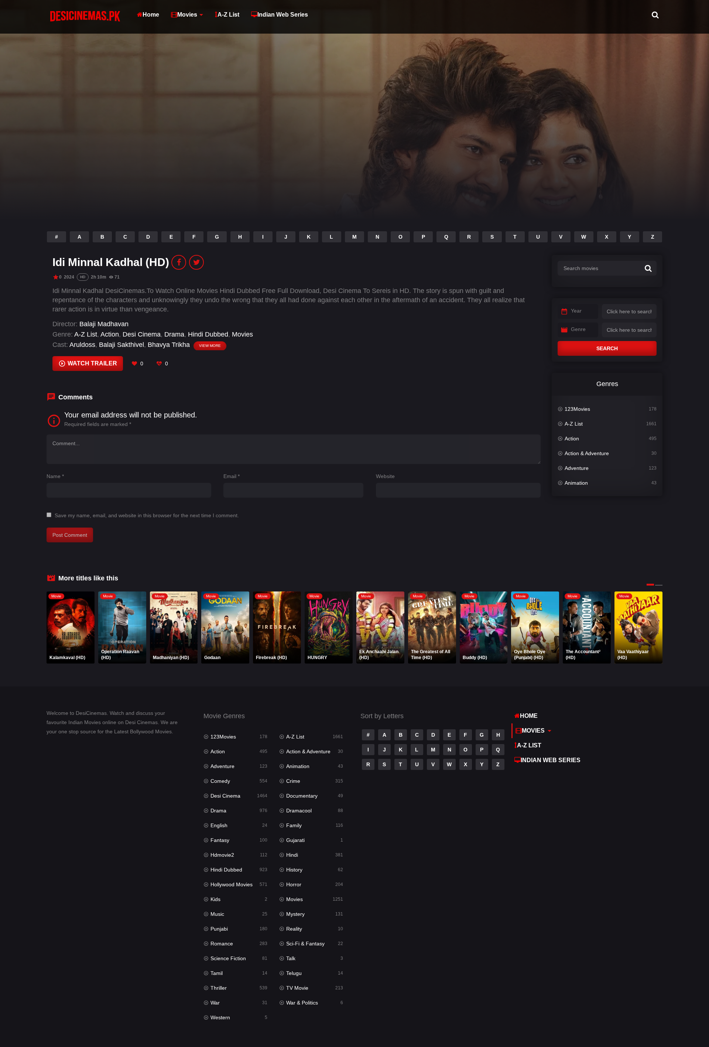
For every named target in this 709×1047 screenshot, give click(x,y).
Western (220, 1017)
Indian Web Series (282, 14)
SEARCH (607, 348)
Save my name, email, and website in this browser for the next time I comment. (147, 515)
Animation (576, 483)
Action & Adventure (587, 453)
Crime (293, 781)
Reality (294, 929)
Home (151, 14)
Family (294, 825)
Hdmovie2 (222, 855)
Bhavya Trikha (169, 344)
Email (231, 476)
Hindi (292, 855)
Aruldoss (82, 344)
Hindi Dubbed (208, 334)
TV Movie (297, 988)
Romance (221, 944)
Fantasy (219, 840)
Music (217, 914)
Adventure (577, 468)
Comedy (220, 781)
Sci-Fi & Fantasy (305, 944)
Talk (290, 958)
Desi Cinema (142, 334)
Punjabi (219, 929)
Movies (187, 14)
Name (55, 476)
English (218, 825)
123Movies (577, 409)
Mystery (295, 914)
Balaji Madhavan (104, 324)
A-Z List (228, 14)
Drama (174, 334)
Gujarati (295, 840)
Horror (293, 884)
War (215, 1003)
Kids (215, 899)
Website (385, 476)
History (294, 870)
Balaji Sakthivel (121, 344)
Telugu (294, 973)
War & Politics (302, 1003)
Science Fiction (228, 958)
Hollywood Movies (231, 884)
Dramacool (299, 811)
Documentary (302, 796)
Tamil (216, 973)
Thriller (218, 988)
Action (109, 334)
